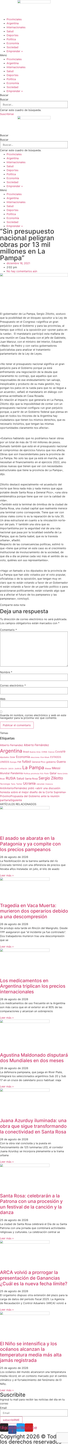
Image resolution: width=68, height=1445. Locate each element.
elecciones (35, 757)
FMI (19, 762)
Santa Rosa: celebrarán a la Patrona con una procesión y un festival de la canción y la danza (31, 1204)
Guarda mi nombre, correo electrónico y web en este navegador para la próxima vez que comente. (33, 716)
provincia (35, 773)
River (2, 779)
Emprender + (15, 51)
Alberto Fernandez (11, 745)
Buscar (4, 99)
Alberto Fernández (36, 745)
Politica (27, 773)
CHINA (44, 752)
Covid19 (60, 751)
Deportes (12, 35)
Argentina (13, 23)
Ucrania (29, 783)
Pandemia (17, 773)
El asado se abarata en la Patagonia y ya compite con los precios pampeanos (30, 843)
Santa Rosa (31, 778)
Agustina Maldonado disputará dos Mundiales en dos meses (34, 1057)
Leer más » (7, 875)
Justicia (17, 768)
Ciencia (51, 752)
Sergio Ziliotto (50, 778)
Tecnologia (5, 784)
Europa (13, 762)
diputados (4, 757)
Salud (10, 31)
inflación (3, 768)
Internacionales (16, 27)
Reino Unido (62, 774)
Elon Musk (44, 757)
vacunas (40, 784)
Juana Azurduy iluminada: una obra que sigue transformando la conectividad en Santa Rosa (33, 1126)
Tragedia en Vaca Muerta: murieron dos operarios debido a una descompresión (34, 911)
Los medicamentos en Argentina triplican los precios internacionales (32, 986)
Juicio (11, 768)
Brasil (26, 751)
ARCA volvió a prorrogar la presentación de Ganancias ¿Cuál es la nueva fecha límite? (33, 1278)
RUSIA (11, 778)
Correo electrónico (13, 685)
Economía (13, 43)
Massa (48, 768)
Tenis (13, 784)
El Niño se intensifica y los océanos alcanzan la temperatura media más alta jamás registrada (31, 1352)
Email (3, 1407)
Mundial (5, 773)
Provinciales (14, 19)
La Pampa (33, 767)
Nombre (6, 672)
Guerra (61, 761)
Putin (46, 773)
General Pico (38, 762)
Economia (23, 757)
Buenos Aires (35, 752)
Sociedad (12, 47)
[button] (34, 55)
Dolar (12, 757)
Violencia (49, 784)
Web (2, 699)
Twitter (19, 784)
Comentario (8, 629)
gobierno (51, 761)
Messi (56, 768)
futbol (26, 762)
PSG (41, 774)
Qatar (53, 773)
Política (11, 39)
